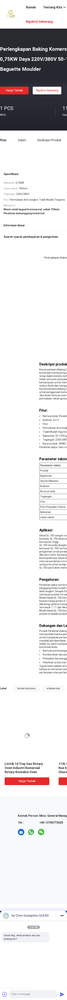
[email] (21, 832)
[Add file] (4, 994)
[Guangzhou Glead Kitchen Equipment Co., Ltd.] (11, 14)
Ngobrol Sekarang (47, 90)
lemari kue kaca (26, 688)
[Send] (62, 994)
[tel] (51, 832)
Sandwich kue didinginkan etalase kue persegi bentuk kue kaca (25, 768)
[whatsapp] (31, 832)
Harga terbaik (14, 90)
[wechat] (41, 832)
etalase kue (53, 688)
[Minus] (62, 915)
